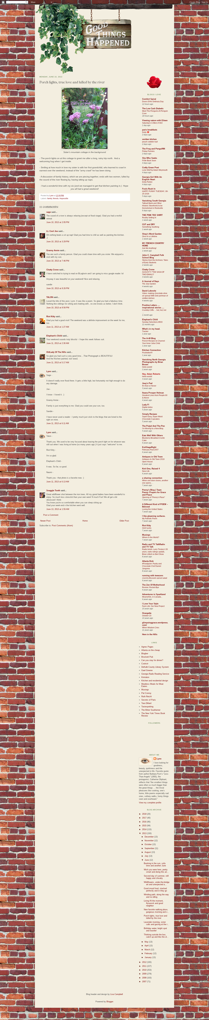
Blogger (109, 1001)
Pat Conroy (146, 693)
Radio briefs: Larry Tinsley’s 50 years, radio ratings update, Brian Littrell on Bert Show (155, 551)
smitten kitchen (149, 139)
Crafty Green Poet (150, 167)
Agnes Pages (147, 647)
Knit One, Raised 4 (151, 468)
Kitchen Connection (151, 350)
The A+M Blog (149, 338)
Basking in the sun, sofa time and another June (155, 864)
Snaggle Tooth (53, 490)
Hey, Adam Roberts (151, 374)
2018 (144, 814)
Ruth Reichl (146, 696)
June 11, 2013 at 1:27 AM (57, 327)
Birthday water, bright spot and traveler (155, 929)
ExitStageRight (149, 447)
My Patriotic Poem (149, 518)
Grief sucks (146, 528)
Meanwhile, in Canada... (152, 597)
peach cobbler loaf (150, 142)
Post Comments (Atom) (62, 525)
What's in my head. (151, 329)
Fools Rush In (148, 189)
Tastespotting (147, 706)
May (147, 942)
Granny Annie (52, 250)
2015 (144, 825)
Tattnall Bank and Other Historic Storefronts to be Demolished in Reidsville (152, 205)
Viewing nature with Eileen (155, 120)
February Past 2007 (150, 450)
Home (85, 521)
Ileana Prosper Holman (153, 393)
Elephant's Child (54, 336)
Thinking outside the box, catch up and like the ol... (156, 935)
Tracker (145, 331)
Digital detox (147, 407)
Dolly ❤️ (145, 132)
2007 (144, 981)
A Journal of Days (150, 281)
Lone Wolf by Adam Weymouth (155, 170)
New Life (145, 471)
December (149, 837)
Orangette (146, 613)
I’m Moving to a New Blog (152, 428)
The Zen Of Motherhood (153, 585)
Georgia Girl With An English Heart (152, 178)
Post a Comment (50, 515)
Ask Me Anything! (149, 248)
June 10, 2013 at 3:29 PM (57, 241)
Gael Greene (147, 670)
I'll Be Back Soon (149, 160)
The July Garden (149, 284)
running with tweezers (152, 575)
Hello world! (147, 367)
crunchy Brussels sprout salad (154, 578)
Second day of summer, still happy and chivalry (156, 877)
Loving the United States (152, 509)
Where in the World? (150, 537)
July (147, 856)
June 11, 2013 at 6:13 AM (57, 481)
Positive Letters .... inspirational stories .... (153, 306)
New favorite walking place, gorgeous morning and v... (156, 910)
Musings (146, 535)
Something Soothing (150, 227)
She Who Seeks (149, 158)
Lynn (51, 196)
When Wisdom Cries (150, 628)
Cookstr (144, 663)
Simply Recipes (149, 414)
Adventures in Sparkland (154, 594)
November (149, 840)
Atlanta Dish (148, 561)
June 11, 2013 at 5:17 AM (57, 362)
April (147, 945)
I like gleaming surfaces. (153, 516)
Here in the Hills (149, 634)
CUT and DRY (148, 224)
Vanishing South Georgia (154, 201)
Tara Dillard (146, 703)
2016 (144, 822)
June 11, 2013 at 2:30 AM (57, 343)
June (147, 860)
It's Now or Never (149, 386)
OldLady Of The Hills (56, 352)
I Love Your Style (150, 604)
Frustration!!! (147, 353)
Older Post (124, 521)
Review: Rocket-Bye (150, 587)
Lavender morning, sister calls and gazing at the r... (156, 923)
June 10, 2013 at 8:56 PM (57, 307)
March (148, 949)
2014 (144, 829)
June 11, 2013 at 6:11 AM (57, 423)
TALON (49, 297)
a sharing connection (152, 478)
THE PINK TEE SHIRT (152, 215)
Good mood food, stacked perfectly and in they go (155, 889)
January (148, 957)
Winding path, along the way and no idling (156, 895)
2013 (144, 833)
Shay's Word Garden (152, 234)
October (148, 844)
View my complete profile (150, 802)
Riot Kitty (50, 316)
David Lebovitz (149, 291)
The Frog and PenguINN (153, 149)
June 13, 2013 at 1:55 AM (57, 509)
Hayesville (64, 198)
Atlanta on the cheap (150, 650)
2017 (144, 818)
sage (48, 212)
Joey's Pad (147, 383)
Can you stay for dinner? (152, 660)
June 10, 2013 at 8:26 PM (57, 288)
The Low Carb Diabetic (153, 108)
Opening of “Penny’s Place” (153, 497)
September (150, 848)
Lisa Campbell (116, 994)
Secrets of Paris (148, 700)
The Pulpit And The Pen (153, 426)
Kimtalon (145, 677)
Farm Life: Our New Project (153, 606)
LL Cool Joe (52, 231)
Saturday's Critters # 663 (152, 123)
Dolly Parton (147, 182)
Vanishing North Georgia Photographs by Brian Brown (154, 362)
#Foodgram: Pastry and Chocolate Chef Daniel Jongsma (152, 566)
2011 (144, 966)
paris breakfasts (149, 130)
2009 (144, 974)
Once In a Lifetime (149, 236)
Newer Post (45, 521)
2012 (144, 962)
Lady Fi (145, 405)
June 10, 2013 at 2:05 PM (57, 222)
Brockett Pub (147, 657)
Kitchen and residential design (154, 680)
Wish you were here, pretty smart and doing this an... (156, 870)
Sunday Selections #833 (152, 322)
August (148, 852)
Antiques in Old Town (152, 457)
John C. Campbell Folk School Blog (153, 256)
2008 (144, 978)
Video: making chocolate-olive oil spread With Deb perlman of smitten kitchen (155, 295)
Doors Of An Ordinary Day (153, 101)
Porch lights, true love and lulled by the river (155, 917)
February (149, 953)
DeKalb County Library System (155, 667)
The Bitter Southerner (150, 710)
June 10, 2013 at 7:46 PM (57, 261)
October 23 (146, 616)
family (49, 198)
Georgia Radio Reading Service (155, 674)
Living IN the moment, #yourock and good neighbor (153, 903)
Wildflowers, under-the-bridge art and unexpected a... (156, 883)
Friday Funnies (148, 151)
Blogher (144, 653)
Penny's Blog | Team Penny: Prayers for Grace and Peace (154, 492)
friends (56, 198)
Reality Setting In (149, 218)
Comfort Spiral (149, 99)
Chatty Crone (52, 270)
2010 (144, 970)
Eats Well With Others (152, 435)
